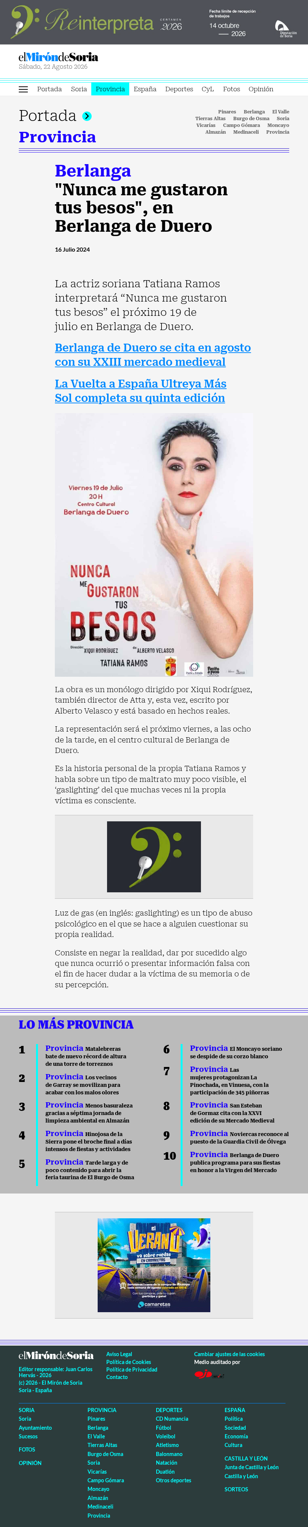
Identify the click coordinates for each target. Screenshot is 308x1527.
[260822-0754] (154, 21)
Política (234, 1418)
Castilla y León (246, 1458)
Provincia (110, 89)
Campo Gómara (241, 125)
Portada (49, 89)
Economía (236, 1436)
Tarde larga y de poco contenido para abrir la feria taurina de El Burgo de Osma (89, 1170)
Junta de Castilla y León (252, 1467)
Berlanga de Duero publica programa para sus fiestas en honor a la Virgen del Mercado (235, 1162)
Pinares (227, 112)
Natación (166, 1462)
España (145, 89)
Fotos (231, 89)
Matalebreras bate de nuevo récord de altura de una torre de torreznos (85, 1056)
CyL (208, 89)
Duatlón (165, 1471)
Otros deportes (173, 1480)
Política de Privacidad (131, 1369)
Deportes (179, 89)
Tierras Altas (210, 118)
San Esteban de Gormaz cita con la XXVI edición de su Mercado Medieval (232, 1113)
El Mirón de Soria (85, 57)
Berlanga (254, 112)
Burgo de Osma (251, 118)
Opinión (261, 89)
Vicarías (206, 125)
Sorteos (236, 1489)
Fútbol (163, 1427)
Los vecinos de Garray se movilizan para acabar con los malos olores (82, 1084)
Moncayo (278, 125)
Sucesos (28, 1436)
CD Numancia (172, 1418)
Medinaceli (246, 132)
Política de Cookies (128, 1362)
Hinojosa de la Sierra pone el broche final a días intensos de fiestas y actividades (88, 1141)
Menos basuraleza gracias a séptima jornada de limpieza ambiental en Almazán (89, 1113)
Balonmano (169, 1454)
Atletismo (167, 1445)
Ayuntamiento (35, 1427)
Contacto (117, 1377)
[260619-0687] (154, 856)
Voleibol (165, 1436)
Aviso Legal (119, 1354)
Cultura (233, 1445)
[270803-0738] (154, 1264)
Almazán (215, 132)
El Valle (280, 112)
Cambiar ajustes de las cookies (229, 1354)
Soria (79, 89)
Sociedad (235, 1427)
